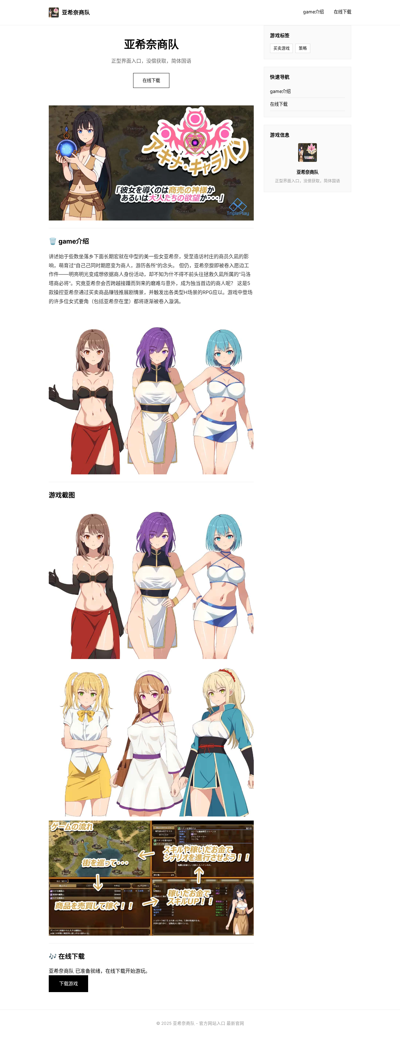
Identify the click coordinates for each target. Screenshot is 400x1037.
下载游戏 (68, 983)
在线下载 (342, 11)
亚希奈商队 (76, 12)
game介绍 (313, 11)
